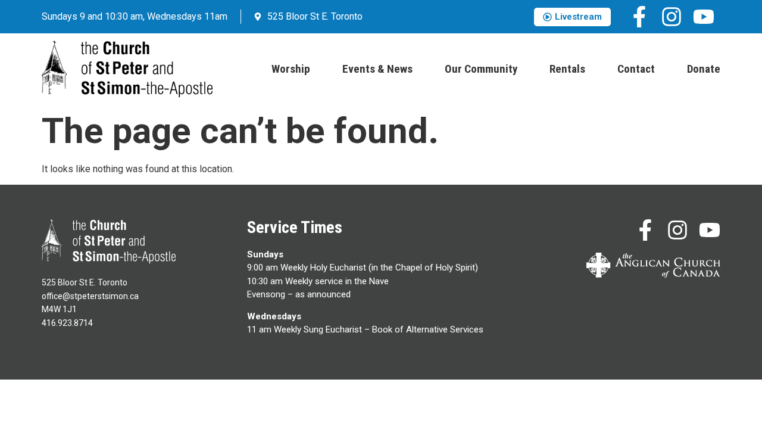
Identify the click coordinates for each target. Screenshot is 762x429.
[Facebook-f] (639, 16)
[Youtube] (703, 16)
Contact (636, 69)
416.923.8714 (67, 323)
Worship (290, 69)
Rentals (567, 69)
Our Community (481, 69)
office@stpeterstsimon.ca (90, 296)
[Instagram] (671, 16)
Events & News (377, 69)
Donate (703, 69)
